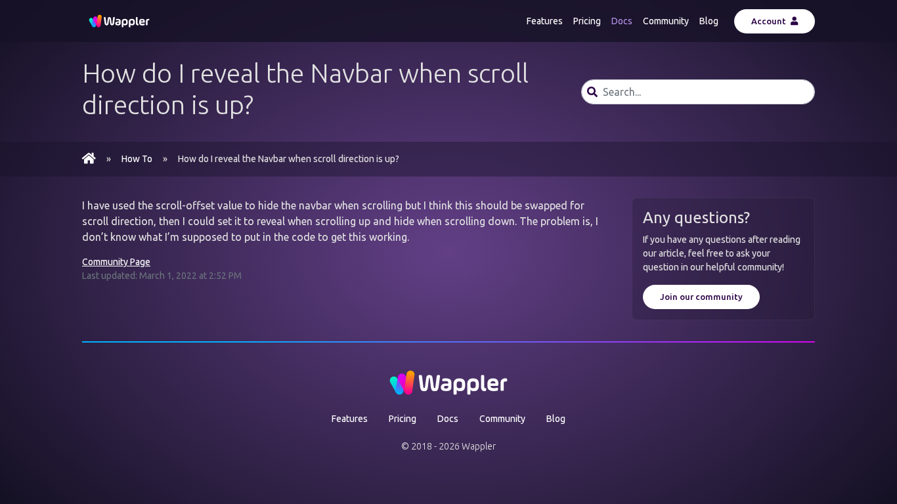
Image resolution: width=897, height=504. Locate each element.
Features (545, 21)
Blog (708, 21)
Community (666, 21)
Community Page (116, 262)
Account (769, 21)
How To (136, 159)
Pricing (587, 21)
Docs (621, 21)
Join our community (701, 296)
